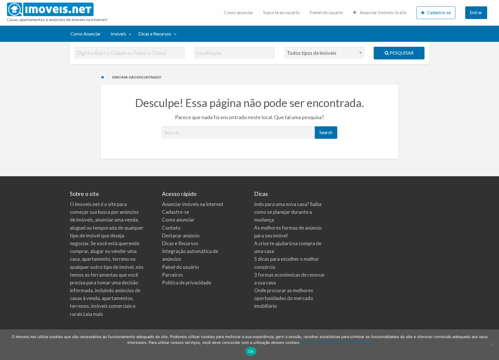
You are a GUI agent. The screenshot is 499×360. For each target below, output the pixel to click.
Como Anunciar (85, 33)
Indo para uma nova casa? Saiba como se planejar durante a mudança (287, 212)
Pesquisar (401, 52)
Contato (171, 228)
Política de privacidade (186, 283)
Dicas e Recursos (154, 33)
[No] (492, 345)
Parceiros (172, 275)
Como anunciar (238, 12)
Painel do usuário (326, 12)
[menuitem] (238, 13)
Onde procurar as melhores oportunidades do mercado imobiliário (283, 298)
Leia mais (93, 314)
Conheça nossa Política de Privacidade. (336, 342)
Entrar (476, 12)
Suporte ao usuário (281, 12)
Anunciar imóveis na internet (193, 204)
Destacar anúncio (181, 235)
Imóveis (118, 33)
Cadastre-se (439, 12)
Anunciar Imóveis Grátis (383, 12)
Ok (251, 351)
